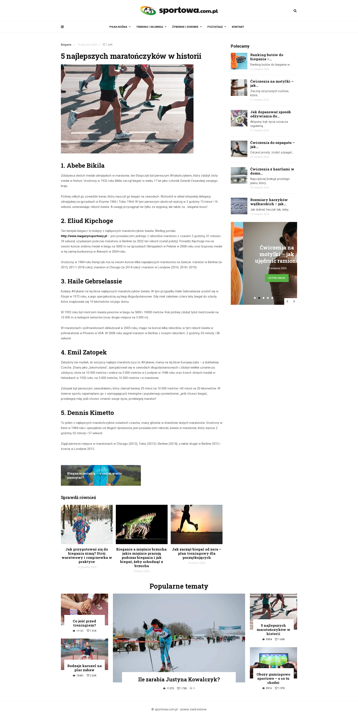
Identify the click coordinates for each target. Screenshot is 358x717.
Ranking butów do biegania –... (266, 56)
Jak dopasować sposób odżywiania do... (270, 114)
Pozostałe (215, 26)
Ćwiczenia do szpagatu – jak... (272, 144)
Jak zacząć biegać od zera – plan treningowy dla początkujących (196, 553)
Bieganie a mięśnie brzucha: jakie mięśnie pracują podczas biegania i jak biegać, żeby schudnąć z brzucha (141, 557)
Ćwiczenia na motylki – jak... (272, 83)
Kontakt (238, 26)
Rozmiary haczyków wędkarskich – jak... (269, 201)
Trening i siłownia (149, 26)
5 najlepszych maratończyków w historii (273, 629)
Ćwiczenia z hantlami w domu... (272, 171)
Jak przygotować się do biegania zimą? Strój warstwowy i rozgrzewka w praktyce (87, 555)
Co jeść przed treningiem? (84, 623)
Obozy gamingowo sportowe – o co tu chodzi (273, 678)
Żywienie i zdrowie (185, 26)
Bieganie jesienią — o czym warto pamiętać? (94, 475)
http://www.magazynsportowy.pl (84, 236)
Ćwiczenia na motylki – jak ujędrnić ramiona (265, 254)
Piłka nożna (118, 26)
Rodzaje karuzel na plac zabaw (84, 667)
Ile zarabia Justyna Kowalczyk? (179, 679)
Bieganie (66, 44)
